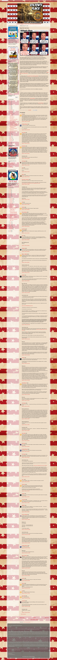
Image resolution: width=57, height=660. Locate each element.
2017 (10, 143)
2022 (10, 105)
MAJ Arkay (23, 443)
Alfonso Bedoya (24, 212)
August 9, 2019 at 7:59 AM (25, 204)
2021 (10, 106)
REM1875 (23, 505)
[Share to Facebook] (35, 110)
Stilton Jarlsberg (24, 555)
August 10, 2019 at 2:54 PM (26, 580)
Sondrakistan (10, 166)
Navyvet (23, 583)
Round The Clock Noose (13, 128)
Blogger (33, 656)
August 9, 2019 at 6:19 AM (25, 158)
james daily (23, 132)
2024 (10, 191)
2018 (10, 230)
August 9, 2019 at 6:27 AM (25, 171)
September (11, 113)
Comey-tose (11, 115)
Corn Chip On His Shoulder (13, 125)
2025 (10, 190)
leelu (22, 167)
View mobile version (34, 619)
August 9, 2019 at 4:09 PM (25, 446)
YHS (22, 202)
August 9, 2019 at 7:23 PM (25, 502)
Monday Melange (12, 122)
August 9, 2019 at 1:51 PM (25, 406)
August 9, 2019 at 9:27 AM (25, 272)
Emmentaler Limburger (25, 179)
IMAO (9, 165)
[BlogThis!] (34, 110)
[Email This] (33, 110)
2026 (10, 100)
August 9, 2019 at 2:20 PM (25, 424)
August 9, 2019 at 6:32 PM (25, 481)
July (10, 133)
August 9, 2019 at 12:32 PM (26, 394)
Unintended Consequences (13, 219)
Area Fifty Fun (12, 129)
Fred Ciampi (24, 454)
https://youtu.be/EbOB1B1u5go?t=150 (27, 305)
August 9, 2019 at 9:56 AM (25, 280)
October (11, 112)
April (10, 225)
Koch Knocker (12, 206)
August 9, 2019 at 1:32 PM (25, 400)
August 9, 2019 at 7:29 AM (25, 184)
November (11, 111)
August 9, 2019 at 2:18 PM (25, 418)
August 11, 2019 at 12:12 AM (26, 606)
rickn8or (23, 357)
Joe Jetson (23, 499)
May (10, 224)
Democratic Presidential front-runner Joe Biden (40, 465)
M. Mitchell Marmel (25, 449)
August (11, 114)
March (11, 138)
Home (34, 617)
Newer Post (22, 617)
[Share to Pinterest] (36, 110)
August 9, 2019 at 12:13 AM (26, 121)
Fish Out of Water (24, 514)
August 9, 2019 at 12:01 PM (26, 363)
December (11, 198)
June (10, 134)
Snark (23, 235)
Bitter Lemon (11, 220)
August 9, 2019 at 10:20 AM (26, 292)
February (11, 139)
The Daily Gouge (10, 167)
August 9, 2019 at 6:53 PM (25, 496)
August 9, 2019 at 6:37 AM (25, 176)
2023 (10, 104)
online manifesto (32, 98)
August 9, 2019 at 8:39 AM (25, 239)
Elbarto (23, 174)
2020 (10, 107)
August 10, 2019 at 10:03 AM (26, 529)
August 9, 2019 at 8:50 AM (25, 245)
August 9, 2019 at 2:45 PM (25, 430)
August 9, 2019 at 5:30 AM (25, 153)
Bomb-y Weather (12, 205)
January (11, 140)
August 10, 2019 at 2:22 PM (26, 575)
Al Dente (23, 207)
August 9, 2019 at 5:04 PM (25, 451)
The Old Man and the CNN (13, 119)
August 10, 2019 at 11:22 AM (26, 534)
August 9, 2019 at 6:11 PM (25, 476)
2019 (10, 197)
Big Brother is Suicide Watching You (13, 127)
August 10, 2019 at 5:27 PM (26, 588)
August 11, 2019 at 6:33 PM (26, 612)
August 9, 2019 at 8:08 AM (25, 209)
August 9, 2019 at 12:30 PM (26, 380)
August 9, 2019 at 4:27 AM (25, 143)
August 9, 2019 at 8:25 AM (25, 226)
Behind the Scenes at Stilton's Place (13, 120)
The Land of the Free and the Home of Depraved (13, 124)
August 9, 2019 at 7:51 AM (25, 199)
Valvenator (23, 484)
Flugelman (23, 248)
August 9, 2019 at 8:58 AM (25, 262)
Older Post (47, 617)
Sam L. (23, 479)
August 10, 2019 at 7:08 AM (26, 519)
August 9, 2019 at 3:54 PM (25, 440)
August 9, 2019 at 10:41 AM (26, 324)
